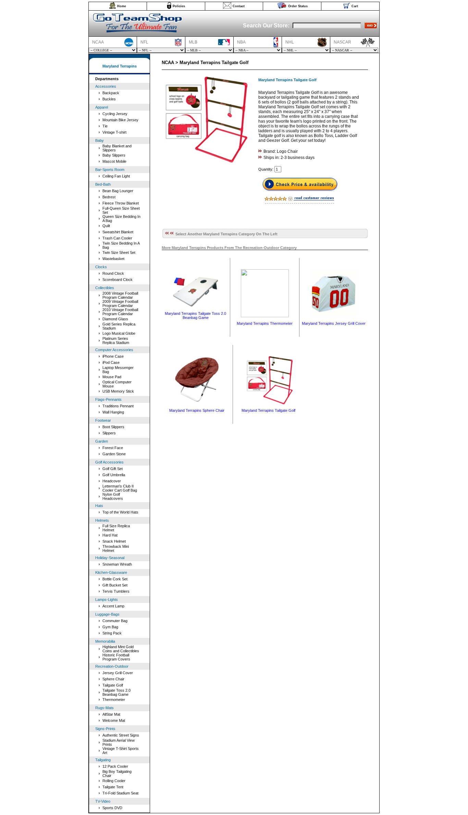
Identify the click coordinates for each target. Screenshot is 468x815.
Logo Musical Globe (118, 333)
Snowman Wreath (117, 564)
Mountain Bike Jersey (120, 120)
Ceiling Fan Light (116, 176)
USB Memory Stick (118, 391)
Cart (355, 6)
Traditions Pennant (118, 406)
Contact (239, 6)
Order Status (298, 6)
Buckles (109, 99)
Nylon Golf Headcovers (112, 496)
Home (121, 6)
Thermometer (113, 699)
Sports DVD (112, 808)
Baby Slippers (113, 155)
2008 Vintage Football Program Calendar (120, 295)
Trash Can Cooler (117, 238)
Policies (179, 6)
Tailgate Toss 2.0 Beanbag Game (116, 692)
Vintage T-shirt (114, 132)
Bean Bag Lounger (117, 191)
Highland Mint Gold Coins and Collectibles (120, 649)
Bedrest (108, 197)
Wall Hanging (113, 412)
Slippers (109, 433)
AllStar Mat (111, 714)
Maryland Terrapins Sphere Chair (196, 410)
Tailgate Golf (112, 685)
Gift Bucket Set (114, 585)
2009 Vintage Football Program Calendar (120, 303)
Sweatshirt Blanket (117, 232)
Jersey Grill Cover (117, 673)
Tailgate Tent (112, 787)
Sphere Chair (113, 679)
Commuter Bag (114, 621)
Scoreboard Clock (117, 279)
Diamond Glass (115, 319)
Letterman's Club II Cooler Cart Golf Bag (119, 488)
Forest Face (112, 448)
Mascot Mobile (114, 161)
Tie (105, 126)
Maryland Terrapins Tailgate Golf (268, 410)
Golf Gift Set (112, 469)
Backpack (110, 93)
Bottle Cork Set (114, 579)
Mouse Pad (111, 377)
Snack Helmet (114, 541)
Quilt (106, 226)
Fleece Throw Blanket (120, 203)
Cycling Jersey (114, 114)
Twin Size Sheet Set (118, 252)
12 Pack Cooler (115, 766)
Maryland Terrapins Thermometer (265, 323)
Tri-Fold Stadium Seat (120, 793)
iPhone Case (113, 356)
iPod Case (111, 362)
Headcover (111, 481)
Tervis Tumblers (116, 591)
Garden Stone (114, 454)
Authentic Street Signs (120, 735)
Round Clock (113, 273)
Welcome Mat (113, 720)
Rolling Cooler (113, 781)
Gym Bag (110, 627)
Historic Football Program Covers (116, 657)
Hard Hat (110, 535)
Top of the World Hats (120, 512)
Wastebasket (113, 259)
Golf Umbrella (113, 475)
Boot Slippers (113, 427)
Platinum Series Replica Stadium (115, 340)
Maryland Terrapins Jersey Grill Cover (334, 323)
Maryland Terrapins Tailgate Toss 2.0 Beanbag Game (195, 315)
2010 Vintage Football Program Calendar (120, 312)
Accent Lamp (113, 606)
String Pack (112, 633)
